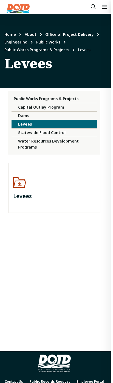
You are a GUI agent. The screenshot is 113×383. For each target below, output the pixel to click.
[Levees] (54, 188)
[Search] (93, 6)
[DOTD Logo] (18, 8)
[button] (104, 6)
